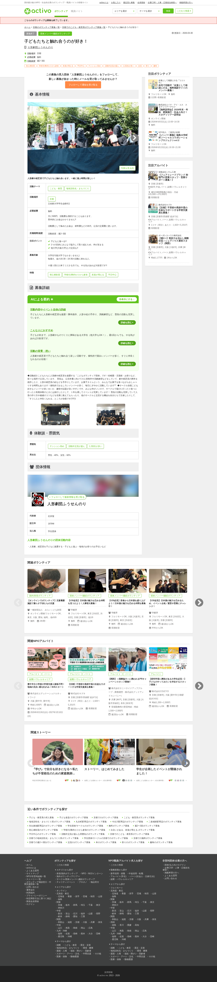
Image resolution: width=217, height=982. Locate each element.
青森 (70, 896)
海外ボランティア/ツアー (68, 876)
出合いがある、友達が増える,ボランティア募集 (133, 830)
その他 (98, 953)
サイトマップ (32, 873)
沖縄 (70, 936)
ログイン (30, 904)
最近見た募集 (129, 2)
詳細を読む (126, 322)
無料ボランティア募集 (119, 826)
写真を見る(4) (127, 168)
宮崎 (98, 933)
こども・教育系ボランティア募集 (139, 817)
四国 (113, 922)
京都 (52, 199)
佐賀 (68, 933)
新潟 (60, 913)
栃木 (68, 905)
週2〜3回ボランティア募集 (147, 826)
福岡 (60, 933)
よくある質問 (32, 870)
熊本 (83, 933)
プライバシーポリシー (36, 895)
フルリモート (117, 888)
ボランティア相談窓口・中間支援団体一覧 (37, 883)
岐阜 (60, 916)
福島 (60, 899)
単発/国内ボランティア (67, 873)
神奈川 (61, 908)
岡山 (83, 928)
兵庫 (93, 922)
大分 (90, 933)
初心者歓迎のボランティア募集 (43, 830)
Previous (18, 602)
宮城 (85, 896)
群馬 (75, 905)
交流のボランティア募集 (79, 842)
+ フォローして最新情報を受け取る (67, 497)
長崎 (75, 933)
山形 (100, 896)
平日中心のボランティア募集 (42, 834)
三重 (83, 916)
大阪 (85, 922)
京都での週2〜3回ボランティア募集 (45, 842)
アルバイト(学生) (118, 876)
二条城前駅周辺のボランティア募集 (165, 821)
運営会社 (30, 890)
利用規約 (30, 893)
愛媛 (129, 925)
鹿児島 (61, 936)
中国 (59, 925)
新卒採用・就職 (118, 873)
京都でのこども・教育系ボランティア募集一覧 (83, 27)
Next (199, 602)
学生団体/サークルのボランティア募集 (85, 826)
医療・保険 (62, 956)
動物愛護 (75, 956)
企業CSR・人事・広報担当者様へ (162, 2)
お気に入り (116, 2)
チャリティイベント (66, 882)
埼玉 (83, 905)
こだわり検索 (183, 11)
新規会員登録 (32, 901)
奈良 (100, 922)
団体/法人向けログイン (175, 865)
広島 (90, 928)
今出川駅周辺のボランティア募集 (127, 821)
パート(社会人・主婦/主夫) (142, 876)
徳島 (114, 925)
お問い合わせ (32, 887)
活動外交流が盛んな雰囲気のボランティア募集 (83, 834)
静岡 (68, 916)
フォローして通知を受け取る (83, 84)
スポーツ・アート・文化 (68, 953)
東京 (98, 905)
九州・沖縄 (62, 931)
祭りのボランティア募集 (133, 842)
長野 (98, 913)
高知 (137, 925)
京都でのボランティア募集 (106, 817)
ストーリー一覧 (33, 879)
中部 (59, 910)
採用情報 (108, 972)
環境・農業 (88, 948)
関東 (59, 902)
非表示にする (125, 299)
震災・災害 (85, 945)
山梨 (90, 913)
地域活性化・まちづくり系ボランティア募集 (49, 821)
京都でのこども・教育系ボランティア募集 (129, 834)
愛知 (75, 916)
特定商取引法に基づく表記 (38, 898)
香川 (122, 925)
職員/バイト (77, 11)
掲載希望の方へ (186, 2)
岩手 (77, 896)
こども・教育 (70, 945)
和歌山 (61, 922)
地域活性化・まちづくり (68, 948)
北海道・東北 (63, 893)
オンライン (62, 890)
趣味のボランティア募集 (161, 842)
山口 (60, 928)
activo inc (103, 975)
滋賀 (70, 922)
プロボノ (83, 882)
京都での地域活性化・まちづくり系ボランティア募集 (54, 838)
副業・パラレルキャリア (122, 879)
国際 (59, 945)
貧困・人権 (62, 951)
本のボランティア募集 (106, 842)
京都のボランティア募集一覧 (46, 27)
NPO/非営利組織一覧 (36, 876)
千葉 (90, 905)
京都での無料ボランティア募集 (147, 838)
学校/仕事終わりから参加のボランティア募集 (84, 830)
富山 (68, 913)
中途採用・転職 (136, 873)
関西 (59, 919)
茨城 (60, 905)
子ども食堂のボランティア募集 (73, 817)
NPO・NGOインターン (92, 873)
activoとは (103, 2)
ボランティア (61, 11)
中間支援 (87, 953)
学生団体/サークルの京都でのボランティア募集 (106, 838)
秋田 (93, 896)
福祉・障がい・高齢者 (81, 951)
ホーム (27, 27)
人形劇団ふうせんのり (40, 47)
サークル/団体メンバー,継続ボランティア (76, 879)
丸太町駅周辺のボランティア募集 (91, 821)
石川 (75, 913)
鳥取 (68, 928)
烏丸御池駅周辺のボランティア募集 (45, 826)
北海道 (61, 896)
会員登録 (141, 2)
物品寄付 (95, 882)
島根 (75, 928)
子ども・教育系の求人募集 (41, 817)
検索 (168, 11)
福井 (83, 913)
